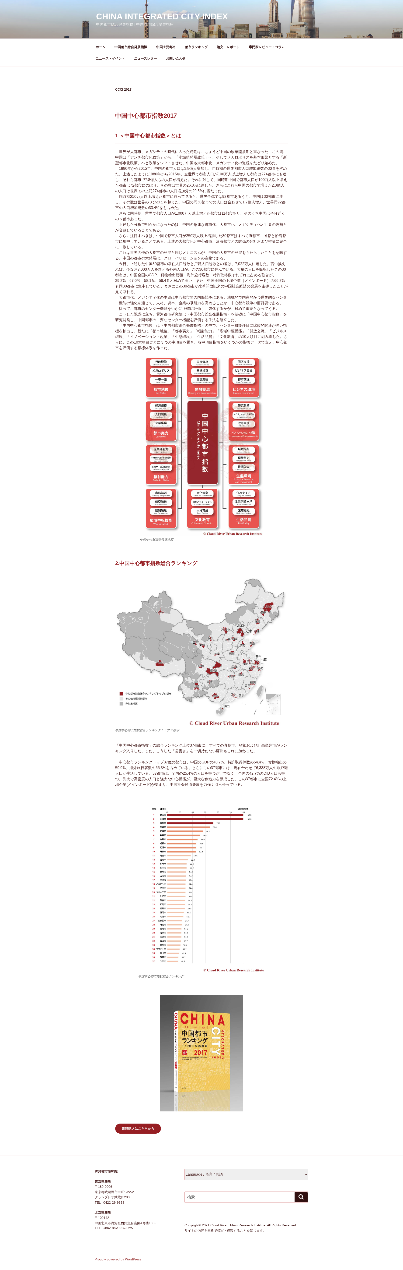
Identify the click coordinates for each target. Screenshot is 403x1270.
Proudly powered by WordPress (118, 1259)
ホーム (100, 47)
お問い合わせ (176, 58)
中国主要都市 (166, 47)
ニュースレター (145, 58)
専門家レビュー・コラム (267, 47)
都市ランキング (196, 47)
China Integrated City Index (162, 16)
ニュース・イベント (110, 58)
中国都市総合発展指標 (131, 47)
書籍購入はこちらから (138, 1128)
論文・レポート (228, 47)
